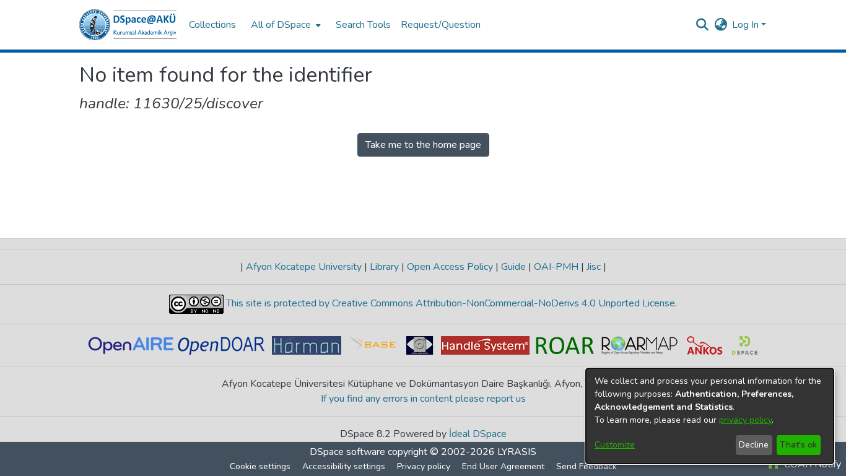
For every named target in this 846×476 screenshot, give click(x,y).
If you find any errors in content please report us (423, 398)
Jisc (593, 267)
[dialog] (710, 416)
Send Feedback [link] (586, 466)
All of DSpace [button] (281, 25)
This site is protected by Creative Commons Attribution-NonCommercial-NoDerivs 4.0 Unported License (449, 303)
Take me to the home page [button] (423, 145)
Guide (513, 267)
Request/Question (441, 25)
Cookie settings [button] (260, 466)
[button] (128, 24)
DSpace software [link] (347, 452)
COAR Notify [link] (811, 464)
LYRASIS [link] (516, 452)
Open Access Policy (449, 267)
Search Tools (363, 25)
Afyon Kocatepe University (303, 267)
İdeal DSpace (478, 434)
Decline (754, 445)
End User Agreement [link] (503, 466)
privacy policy (745, 420)
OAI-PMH (556, 267)
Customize (615, 445)
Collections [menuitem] (212, 25)
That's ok (798, 445)
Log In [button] (746, 25)
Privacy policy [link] (423, 466)
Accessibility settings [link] (343, 466)
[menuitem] (284, 25)
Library (384, 267)
